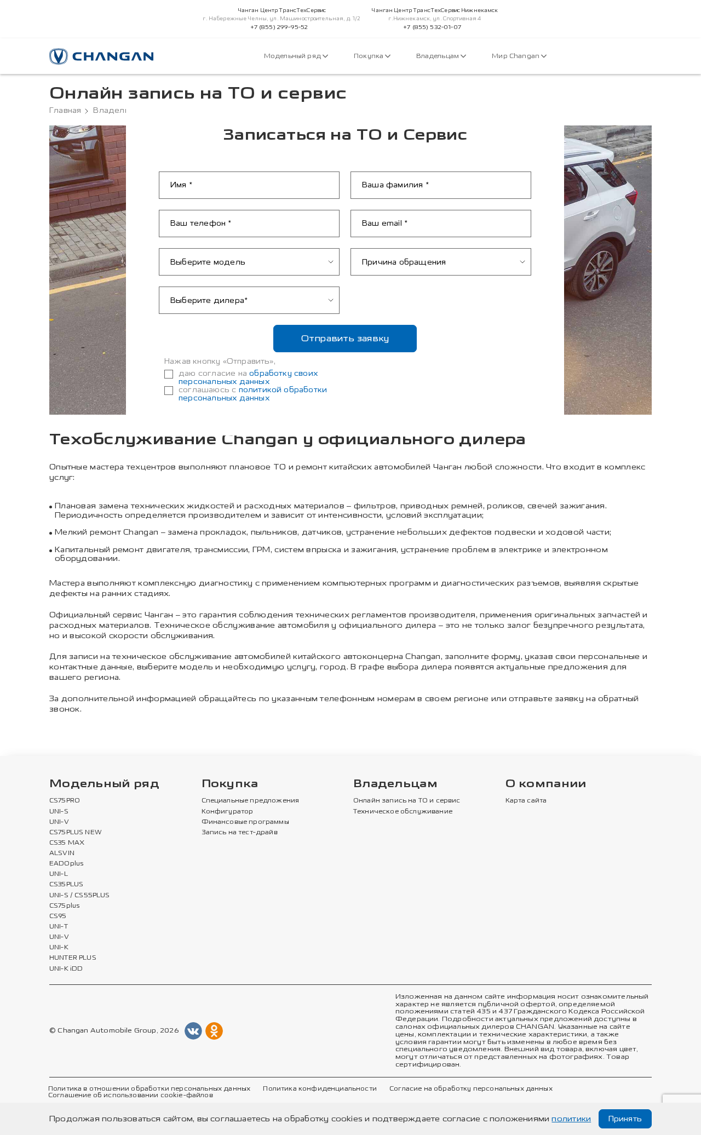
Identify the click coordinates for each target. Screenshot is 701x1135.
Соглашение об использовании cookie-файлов (130, 1095)
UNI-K (58, 947)
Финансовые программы (245, 822)
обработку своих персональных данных (248, 377)
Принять (625, 1119)
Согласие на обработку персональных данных (471, 1089)
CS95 (58, 916)
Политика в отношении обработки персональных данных (149, 1089)
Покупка (369, 56)
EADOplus (66, 864)
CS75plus (64, 906)
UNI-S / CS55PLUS (79, 895)
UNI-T (58, 927)
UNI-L (58, 874)
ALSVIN (61, 853)
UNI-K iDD (66, 969)
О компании (546, 784)
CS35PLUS (66, 884)
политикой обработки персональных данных (253, 394)
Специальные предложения (251, 801)
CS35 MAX (66, 843)
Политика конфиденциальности (319, 1089)
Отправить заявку (345, 338)
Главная (65, 110)
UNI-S (58, 812)
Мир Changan (516, 56)
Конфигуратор (228, 812)
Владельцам (438, 56)
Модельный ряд (293, 56)
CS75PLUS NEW (75, 832)
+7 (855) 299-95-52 (279, 27)
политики (571, 1118)
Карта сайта (526, 801)
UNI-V (59, 822)
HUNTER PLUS (72, 958)
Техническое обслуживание (402, 812)
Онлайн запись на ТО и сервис (407, 801)
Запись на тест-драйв (240, 832)
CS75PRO (64, 801)
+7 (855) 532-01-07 (432, 27)
